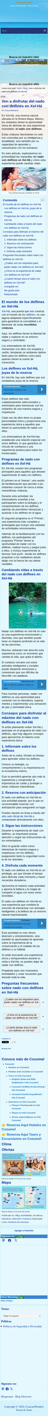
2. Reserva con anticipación (19, 243)
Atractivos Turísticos (21, 1219)
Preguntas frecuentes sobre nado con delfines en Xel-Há (23, 257)
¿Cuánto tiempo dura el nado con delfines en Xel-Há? (22, 280)
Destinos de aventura (18, 1222)
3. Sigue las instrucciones (18, 247)
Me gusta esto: (12, 290)
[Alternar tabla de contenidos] (41, 200)
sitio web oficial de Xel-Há (17, 816)
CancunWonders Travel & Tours (30, 1408)
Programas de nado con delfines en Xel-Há (23, 218)
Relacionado (11, 294)
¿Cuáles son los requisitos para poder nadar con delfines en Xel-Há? (24, 265)
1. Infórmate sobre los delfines (20, 239)
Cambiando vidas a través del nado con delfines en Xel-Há (23, 226)
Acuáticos (37, 1215)
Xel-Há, (6, 311)
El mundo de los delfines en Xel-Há (22, 204)
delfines (30, 314)
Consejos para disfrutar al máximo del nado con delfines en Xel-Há (23, 233)
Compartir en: (11, 286)
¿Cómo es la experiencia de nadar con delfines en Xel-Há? (22, 272)
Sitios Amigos (7, 1301)
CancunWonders (24, 2)
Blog (17, 1215)
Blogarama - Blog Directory (16, 1396)
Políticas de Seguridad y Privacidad (22, 1326)
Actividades (26, 1215)
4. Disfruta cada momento (18, 251)
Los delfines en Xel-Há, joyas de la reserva (23, 210)
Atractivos (6, 1219)
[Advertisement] (24, 31)
